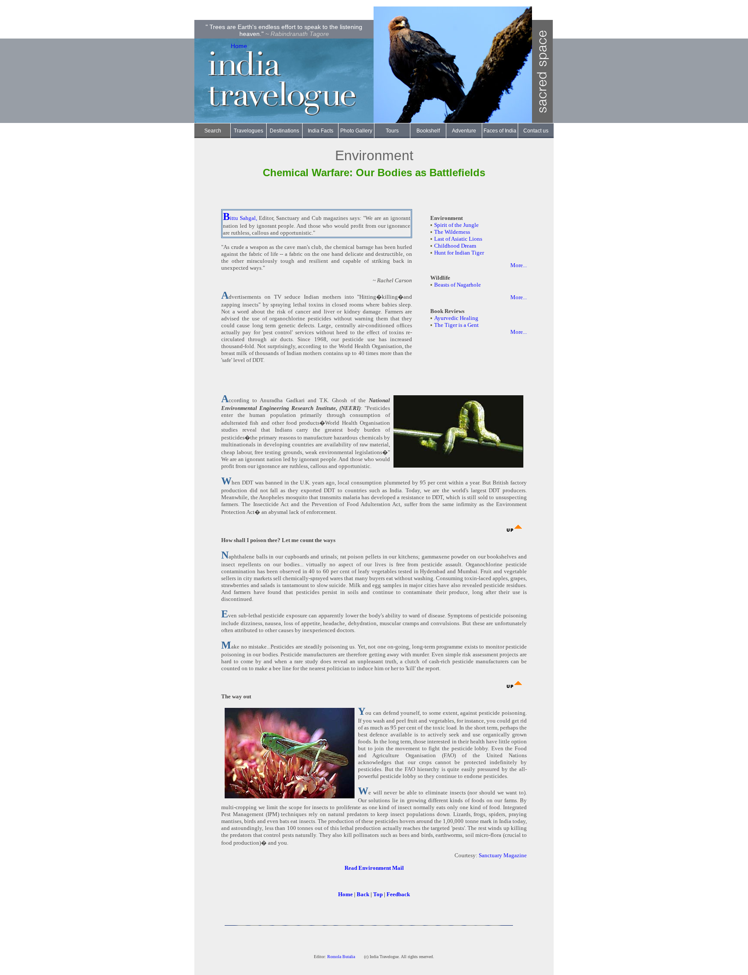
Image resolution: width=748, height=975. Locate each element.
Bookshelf (428, 131)
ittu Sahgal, (243, 218)
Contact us (535, 131)
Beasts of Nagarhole (457, 284)
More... (518, 265)
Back (363, 894)
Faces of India (500, 131)
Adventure (464, 131)
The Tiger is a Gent (456, 325)
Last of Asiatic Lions (458, 239)
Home (239, 45)
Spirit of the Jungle (456, 225)
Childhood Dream (455, 245)
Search (212, 131)
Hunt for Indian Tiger (459, 252)
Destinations (284, 131)
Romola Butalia (341, 956)
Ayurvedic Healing (456, 318)
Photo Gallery (356, 131)
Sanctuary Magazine (503, 855)
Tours (392, 131)
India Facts (320, 131)
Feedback (398, 894)
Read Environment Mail (374, 868)
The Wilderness (452, 232)
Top (378, 894)
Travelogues (248, 131)
